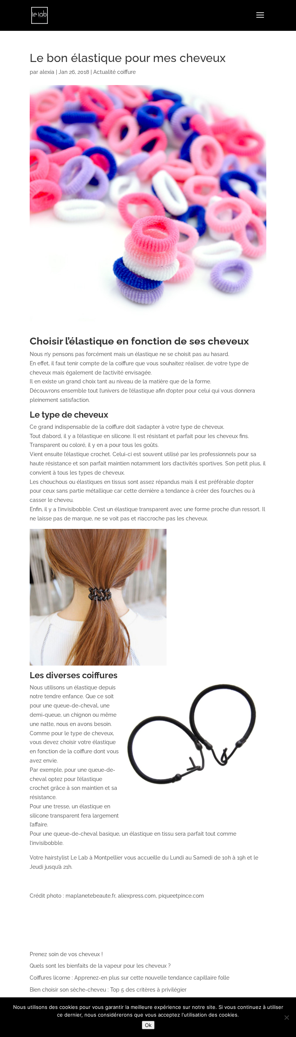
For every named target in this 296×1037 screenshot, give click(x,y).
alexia (47, 72)
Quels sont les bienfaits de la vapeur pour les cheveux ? (100, 966)
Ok (148, 1025)
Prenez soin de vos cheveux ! (66, 954)
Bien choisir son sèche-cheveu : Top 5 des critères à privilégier (108, 990)
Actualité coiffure (114, 72)
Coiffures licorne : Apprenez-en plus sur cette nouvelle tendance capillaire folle (129, 978)
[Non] (286, 1017)
